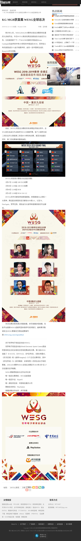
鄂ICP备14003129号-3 (15, 531)
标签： (6, 487)
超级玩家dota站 (7, 504)
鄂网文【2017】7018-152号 (28, 531)
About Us (14, 524)
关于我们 (23, 524)
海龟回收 (24, 517)
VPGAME (16, 504)
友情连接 (60, 524)
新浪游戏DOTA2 (26, 504)
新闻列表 (13, 10)
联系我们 (41, 524)
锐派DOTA (36, 507)
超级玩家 (5, 10)
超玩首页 (15, 2)
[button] (48, 77)
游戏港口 (28, 507)
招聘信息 (51, 524)
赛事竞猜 (24, 2)
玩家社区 (43, 2)
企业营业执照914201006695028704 (46, 531)
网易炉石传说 (12, 510)
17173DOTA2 (22, 510)
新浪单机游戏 (37, 504)
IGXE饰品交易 (9, 517)
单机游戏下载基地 (12, 514)
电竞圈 (18, 517)
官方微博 (69, 524)
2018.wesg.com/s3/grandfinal (14, 335)
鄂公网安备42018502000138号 (64, 531)
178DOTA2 (34, 514)
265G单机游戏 (32, 510)
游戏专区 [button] (34, 2)
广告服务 (32, 524)
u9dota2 (21, 514)
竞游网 (27, 514)
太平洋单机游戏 (19, 507)
